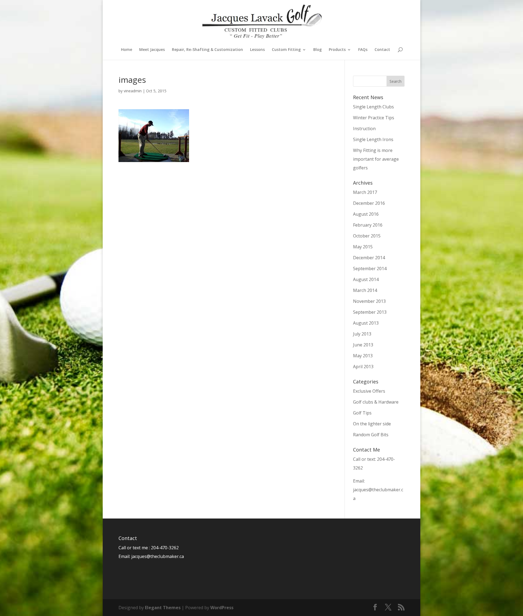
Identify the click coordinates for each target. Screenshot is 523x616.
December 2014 (369, 258)
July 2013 (362, 334)
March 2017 (365, 192)
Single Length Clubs (373, 107)
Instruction (364, 129)
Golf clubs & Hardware (376, 402)
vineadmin (133, 90)
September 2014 (370, 269)
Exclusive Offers (369, 391)
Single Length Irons (373, 139)
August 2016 (366, 214)
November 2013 (369, 301)
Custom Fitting (286, 50)
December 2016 (369, 203)
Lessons (257, 50)
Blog (317, 50)
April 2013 (363, 367)
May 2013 (363, 356)
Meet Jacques (152, 50)
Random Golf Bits (370, 435)
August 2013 (366, 323)
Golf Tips (362, 413)
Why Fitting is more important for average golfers (376, 159)
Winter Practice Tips (373, 118)
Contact (382, 50)
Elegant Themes (163, 608)
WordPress (221, 608)
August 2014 (366, 279)
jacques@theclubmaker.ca (157, 556)
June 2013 (363, 345)
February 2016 (367, 225)
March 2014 (365, 290)
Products (337, 50)
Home (126, 50)
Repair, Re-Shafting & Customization (207, 50)
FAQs (362, 50)
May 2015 (363, 247)
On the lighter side (372, 424)
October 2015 (367, 236)
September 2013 (370, 312)
